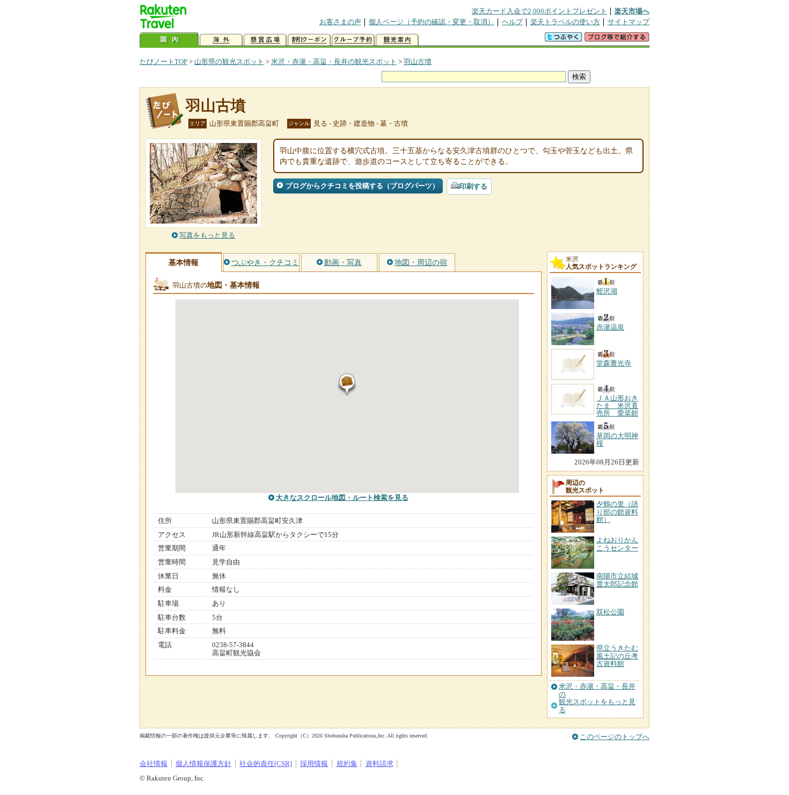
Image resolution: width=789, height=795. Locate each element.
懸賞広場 (265, 40)
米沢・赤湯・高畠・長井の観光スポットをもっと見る (597, 698)
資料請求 (379, 764)
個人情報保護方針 (203, 764)
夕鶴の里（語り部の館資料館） (617, 512)
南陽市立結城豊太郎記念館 (617, 580)
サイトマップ (628, 22)
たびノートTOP (163, 62)
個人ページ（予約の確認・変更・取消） (431, 22)
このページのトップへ (614, 737)
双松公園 (610, 612)
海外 (221, 40)
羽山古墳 (418, 62)
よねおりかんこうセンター (617, 544)
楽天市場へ (632, 11)
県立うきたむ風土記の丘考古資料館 (617, 656)
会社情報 (153, 764)
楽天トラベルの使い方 (565, 22)
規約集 (347, 764)
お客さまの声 (340, 22)
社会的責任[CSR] (265, 764)
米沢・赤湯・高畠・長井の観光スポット (334, 62)
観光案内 (397, 40)
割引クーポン (309, 40)
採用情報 (314, 764)
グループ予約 (353, 40)
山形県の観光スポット (229, 62)
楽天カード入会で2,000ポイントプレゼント (539, 11)
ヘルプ (512, 22)
